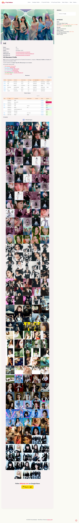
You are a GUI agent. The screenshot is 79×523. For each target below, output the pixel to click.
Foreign (66, 23)
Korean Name (29, 98)
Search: (38, 95)
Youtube (42, 100)
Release (47, 98)
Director (36, 98)
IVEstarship (16, 71)
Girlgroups (59, 28)
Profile (5, 81)
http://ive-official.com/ (18, 72)
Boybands (64, 28)
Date (9, 98)
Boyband (65, 31)
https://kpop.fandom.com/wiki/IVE (23, 52)
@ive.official (12, 67)
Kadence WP (50, 519)
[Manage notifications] (76, 520)
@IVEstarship (16, 68)
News (71, 2)
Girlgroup (60, 31)
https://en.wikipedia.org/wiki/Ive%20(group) (25, 53)
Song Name (16, 98)
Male (63, 23)
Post (4, 98)
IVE (15, 66)
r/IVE (11, 74)
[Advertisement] (27, 498)
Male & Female (60, 34)
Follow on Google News (27, 483)
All (57, 23)
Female (59, 23)
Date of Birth (36, 80)
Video (42, 98)
